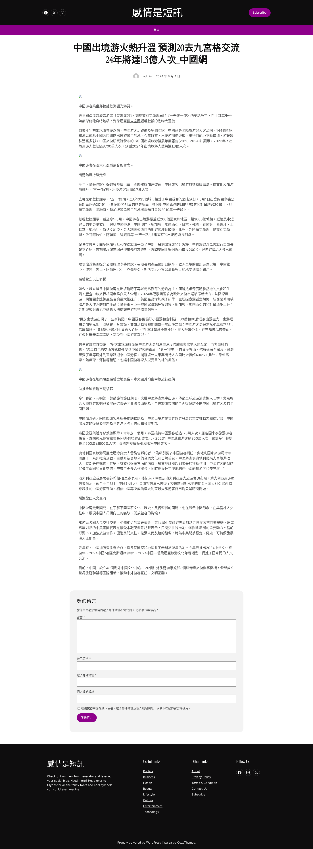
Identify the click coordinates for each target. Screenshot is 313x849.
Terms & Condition (204, 783)
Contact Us (199, 788)
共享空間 (96, 244)
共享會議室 (87, 344)
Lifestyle (149, 794)
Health (147, 783)
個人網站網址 (85, 691)
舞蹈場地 (175, 249)
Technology (151, 812)
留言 (81, 617)
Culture (148, 800)
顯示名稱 (84, 658)
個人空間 (134, 121)
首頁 (156, 30)
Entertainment (152, 806)
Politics (148, 771)
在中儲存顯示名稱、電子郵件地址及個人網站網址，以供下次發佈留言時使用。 (136, 708)
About (196, 771)
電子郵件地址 (87, 675)
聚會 (88, 294)
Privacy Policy (201, 777)
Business (149, 777)
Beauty (148, 788)
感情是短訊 (157, 12)
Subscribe (198, 794)
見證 (212, 244)
